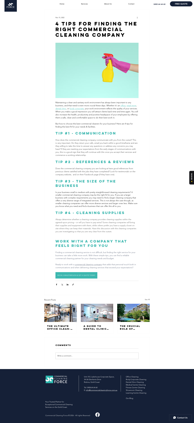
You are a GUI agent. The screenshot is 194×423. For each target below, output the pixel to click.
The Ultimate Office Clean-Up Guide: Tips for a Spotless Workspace (60, 327)
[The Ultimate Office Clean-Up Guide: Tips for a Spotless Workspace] (60, 313)
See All (147, 299)
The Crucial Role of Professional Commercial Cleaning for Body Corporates (131, 327)
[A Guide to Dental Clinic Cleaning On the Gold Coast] (97, 313)
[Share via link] (73, 284)
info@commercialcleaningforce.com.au (101, 390)
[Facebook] (97, 414)
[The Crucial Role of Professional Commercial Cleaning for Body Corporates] (133, 313)
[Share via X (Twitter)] (62, 284)
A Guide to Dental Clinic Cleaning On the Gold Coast (97, 327)
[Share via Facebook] (56, 284)
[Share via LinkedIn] (67, 284)
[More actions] (137, 17)
